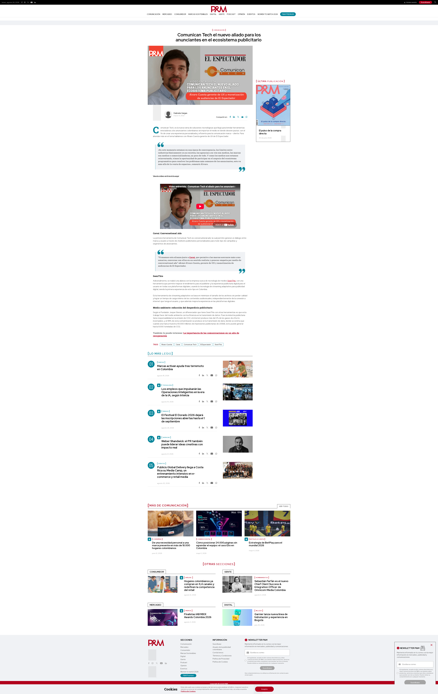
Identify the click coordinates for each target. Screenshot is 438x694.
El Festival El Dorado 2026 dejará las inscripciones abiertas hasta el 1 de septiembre (183, 418)
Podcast (231, 14)
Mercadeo (167, 14)
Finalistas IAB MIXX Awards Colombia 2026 (197, 616)
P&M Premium (288, 14)
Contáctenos (218, 652)
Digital (213, 14)
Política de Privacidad (221, 659)
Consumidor (180, 14)
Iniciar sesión (411, 2)
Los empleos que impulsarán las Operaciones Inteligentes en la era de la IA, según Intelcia (182, 392)
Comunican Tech (190, 344)
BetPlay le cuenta (257, 539)
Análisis (188, 577)
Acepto (264, 689)
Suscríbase (425, 2)
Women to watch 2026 (268, 14)
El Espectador (205, 344)
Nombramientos (262, 577)
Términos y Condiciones (222, 656)
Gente (222, 14)
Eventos (251, 14)
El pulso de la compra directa (270, 132)
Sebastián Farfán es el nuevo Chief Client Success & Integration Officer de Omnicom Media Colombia (271, 586)
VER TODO (283, 506)
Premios (188, 611)
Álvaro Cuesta (166, 344)
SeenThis (231, 280)
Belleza (259, 611)
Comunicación (153, 14)
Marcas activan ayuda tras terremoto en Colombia (180, 367)
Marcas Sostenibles (198, 14)
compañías (157, 539)
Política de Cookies (188, 691)
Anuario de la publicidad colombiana (222, 648)
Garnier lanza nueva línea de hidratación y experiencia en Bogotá (271, 617)
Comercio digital (203, 539)
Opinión (241, 14)
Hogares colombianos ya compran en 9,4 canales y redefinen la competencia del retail (199, 586)
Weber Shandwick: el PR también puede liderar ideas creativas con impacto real (182, 444)
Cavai (192, 257)
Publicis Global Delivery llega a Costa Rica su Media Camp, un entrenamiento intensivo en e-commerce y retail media (180, 472)
